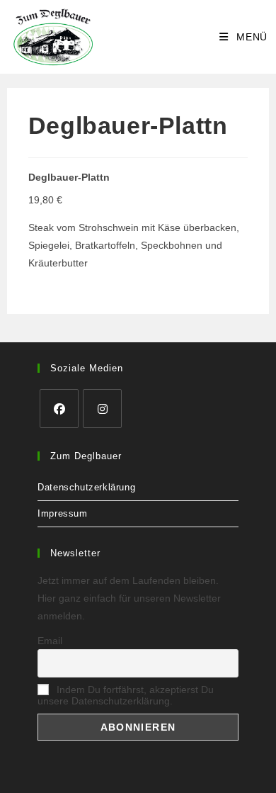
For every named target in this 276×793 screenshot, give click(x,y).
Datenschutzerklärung (86, 487)
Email (50, 640)
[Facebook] (59, 408)
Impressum (62, 513)
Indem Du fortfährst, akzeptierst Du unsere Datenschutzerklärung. (126, 695)
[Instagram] (102, 408)
